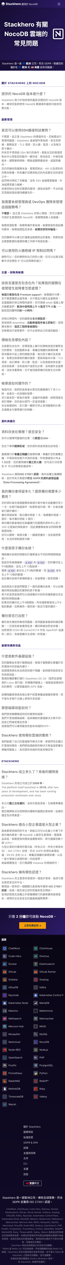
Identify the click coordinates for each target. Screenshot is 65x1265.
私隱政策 (28, 1137)
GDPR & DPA (30, 1142)
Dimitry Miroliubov (39, 1258)
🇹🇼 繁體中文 (32, 1183)
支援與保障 (29, 1153)
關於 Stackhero (32, 1126)
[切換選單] (58, 4)
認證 (25, 1147)
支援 (25, 1168)
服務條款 (28, 1131)
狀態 (25, 1174)
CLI (25, 1163)
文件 (25, 1158)
